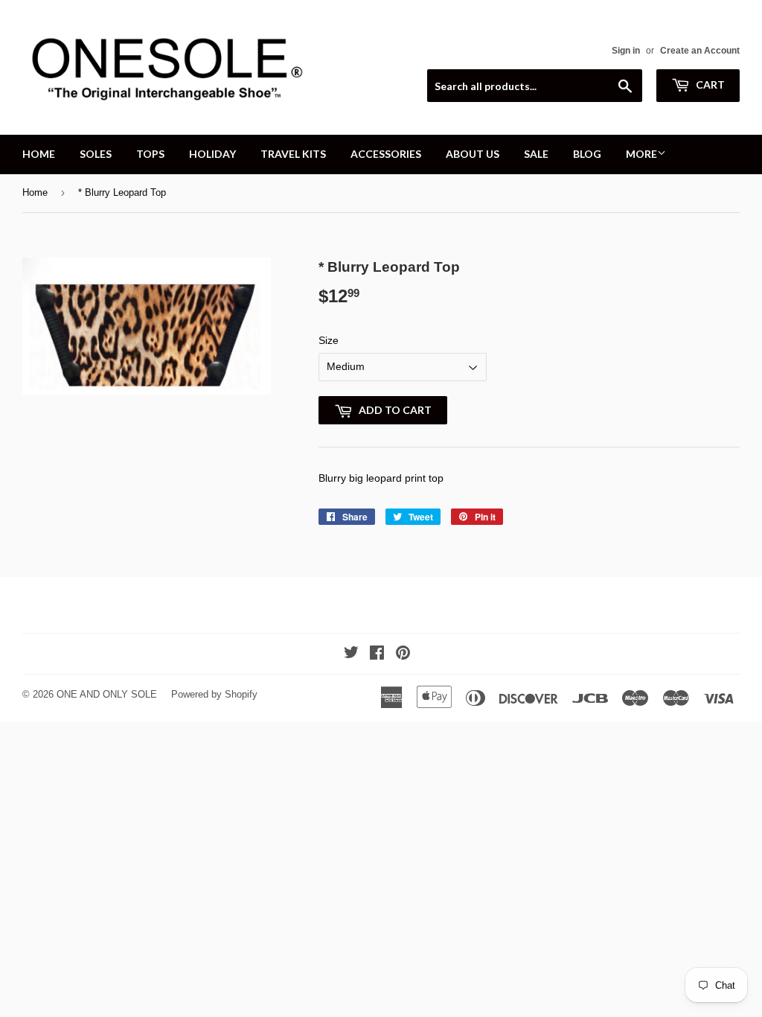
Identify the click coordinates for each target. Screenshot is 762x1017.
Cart (709, 84)
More (641, 153)
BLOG (587, 153)
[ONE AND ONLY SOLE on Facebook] (377, 654)
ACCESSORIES (385, 153)
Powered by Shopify (214, 694)
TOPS (150, 153)
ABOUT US (472, 153)
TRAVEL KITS (293, 153)
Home (35, 192)
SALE (536, 153)
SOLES (96, 153)
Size (328, 340)
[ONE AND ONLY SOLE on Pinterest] (403, 654)
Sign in (626, 50)
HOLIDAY (212, 153)
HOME (38, 153)
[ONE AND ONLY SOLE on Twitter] (351, 654)
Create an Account (700, 50)
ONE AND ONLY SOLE (107, 694)
